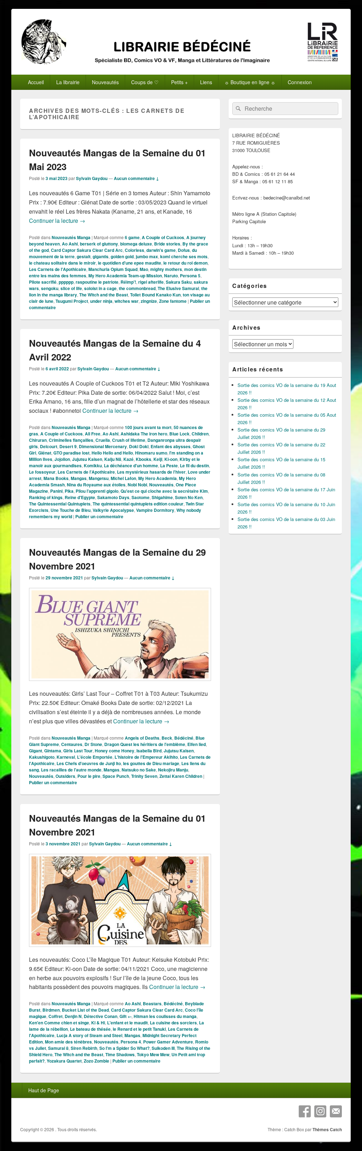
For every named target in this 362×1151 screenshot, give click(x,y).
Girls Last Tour (78, 750)
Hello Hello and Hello (112, 453)
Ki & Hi (98, 1022)
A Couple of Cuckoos (163, 237)
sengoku (49, 288)
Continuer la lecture (57, 220)
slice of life (71, 288)
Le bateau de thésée (90, 1029)
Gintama (52, 750)
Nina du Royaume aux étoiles (96, 484)
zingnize (149, 301)
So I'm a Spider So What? (124, 1048)
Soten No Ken (189, 497)
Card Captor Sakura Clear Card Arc (87, 250)
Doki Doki (138, 446)
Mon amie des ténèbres (68, 1042)
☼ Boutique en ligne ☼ (249, 82)
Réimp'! (128, 282)
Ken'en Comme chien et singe (59, 1022)
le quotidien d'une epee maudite (129, 263)
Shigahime (162, 497)
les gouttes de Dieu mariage (151, 763)
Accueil (36, 82)
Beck (167, 738)
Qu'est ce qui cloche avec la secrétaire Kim (164, 491)
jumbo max (147, 256)
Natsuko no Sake (139, 770)
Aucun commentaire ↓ (136, 178)
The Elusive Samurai (178, 288)
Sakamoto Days (113, 497)
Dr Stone (93, 744)
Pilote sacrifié (43, 282)
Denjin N (73, 1016)
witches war (127, 301)
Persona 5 (190, 275)
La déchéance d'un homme (131, 465)
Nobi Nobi (137, 484)
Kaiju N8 (112, 459)
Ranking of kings (46, 497)
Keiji (157, 459)
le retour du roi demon (185, 263)
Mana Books (56, 478)
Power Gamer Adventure (168, 1042)
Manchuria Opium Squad (113, 269)
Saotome (141, 497)
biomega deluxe (136, 244)
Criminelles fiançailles (71, 440)
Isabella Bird (149, 750)
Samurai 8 (58, 1048)
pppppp (66, 282)
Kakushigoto (41, 757)
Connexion (300, 82)
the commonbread (137, 288)
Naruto (171, 275)
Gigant (35, 750)
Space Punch (116, 776)
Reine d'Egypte (80, 497)
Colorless (134, 250)
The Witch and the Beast (103, 294)
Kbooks (143, 459)
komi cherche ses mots (184, 256)
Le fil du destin (194, 465)
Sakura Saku (179, 282)
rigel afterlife (151, 282)
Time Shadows (120, 1054)
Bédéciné (183, 738)
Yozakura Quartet (64, 1061)
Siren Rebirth (84, 1048)
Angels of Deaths (142, 738)
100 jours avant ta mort (148, 427)
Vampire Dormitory (155, 510)
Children (200, 433)
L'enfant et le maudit (127, 1022)
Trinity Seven (144, 776)
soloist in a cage (100, 288)
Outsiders (65, 776)
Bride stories (167, 244)
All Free (92, 433)
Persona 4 (131, 1042)
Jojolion (62, 459)
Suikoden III (163, 1048)
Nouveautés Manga (71, 237)
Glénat (44, 453)
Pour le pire (88, 776)
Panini (56, 491)
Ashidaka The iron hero (144, 433)
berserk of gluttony (99, 244)
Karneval (66, 757)
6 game (132, 237)
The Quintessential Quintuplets (59, 504)
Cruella (102, 440)
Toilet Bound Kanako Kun (155, 294)
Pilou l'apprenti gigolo (97, 491)
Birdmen (51, 1010)
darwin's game (161, 250)
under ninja (101, 301)
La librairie (68, 82)
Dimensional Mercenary (103, 446)
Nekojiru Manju (173, 770)
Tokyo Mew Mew (153, 1054)
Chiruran (38, 440)
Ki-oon (170, 459)
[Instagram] (320, 1111)
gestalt (83, 256)
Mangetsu (99, 478)
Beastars (152, 1003)
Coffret (55, 1016)
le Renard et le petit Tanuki (139, 1029)
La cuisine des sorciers (173, 1022)
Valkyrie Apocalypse (113, 510)
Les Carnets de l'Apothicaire (57, 269)
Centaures (71, 744)
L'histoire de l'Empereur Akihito (146, 757)
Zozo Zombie (96, 1061)
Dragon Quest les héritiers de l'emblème (144, 744)
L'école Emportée (94, 757)
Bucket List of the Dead (85, 1010)
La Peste (169, 465)
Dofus (184, 250)
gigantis (101, 256)
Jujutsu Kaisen (87, 459)
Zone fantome (173, 301)
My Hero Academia (157, 478)
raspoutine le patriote (97, 282)
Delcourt (48, 446)
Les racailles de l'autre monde (71, 770)
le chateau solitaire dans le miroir (62, 263)
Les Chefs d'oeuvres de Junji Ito (89, 763)
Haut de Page (43, 1090)
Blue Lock (179, 433)
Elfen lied (196, 744)
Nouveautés (161, 484)
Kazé (128, 459)
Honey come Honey (114, 750)
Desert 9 (68, 446)
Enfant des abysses (171, 446)
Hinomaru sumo (151, 453)
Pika (69, 491)
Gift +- (125, 1016)
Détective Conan (100, 1016)
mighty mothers (166, 269)
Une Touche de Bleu (70, 510)
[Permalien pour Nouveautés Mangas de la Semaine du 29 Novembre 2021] (120, 684)
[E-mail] (336, 1111)
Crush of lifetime (128, 440)
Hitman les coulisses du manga (165, 1016)
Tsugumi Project (72, 301)
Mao (144, 269)
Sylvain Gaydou (91, 178)
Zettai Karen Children (180, 776)
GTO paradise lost (71, 453)
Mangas (79, 478)
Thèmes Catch (327, 1129)
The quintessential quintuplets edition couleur (138, 504)
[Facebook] (305, 1111)
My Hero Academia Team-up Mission (125, 275)
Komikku (93, 465)
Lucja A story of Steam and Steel (89, 1035)
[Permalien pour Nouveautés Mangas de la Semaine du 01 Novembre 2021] (120, 950)
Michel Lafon (123, 478)
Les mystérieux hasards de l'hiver (151, 472)
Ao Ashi (70, 244)
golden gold (122, 256)
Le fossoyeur (42, 472)
